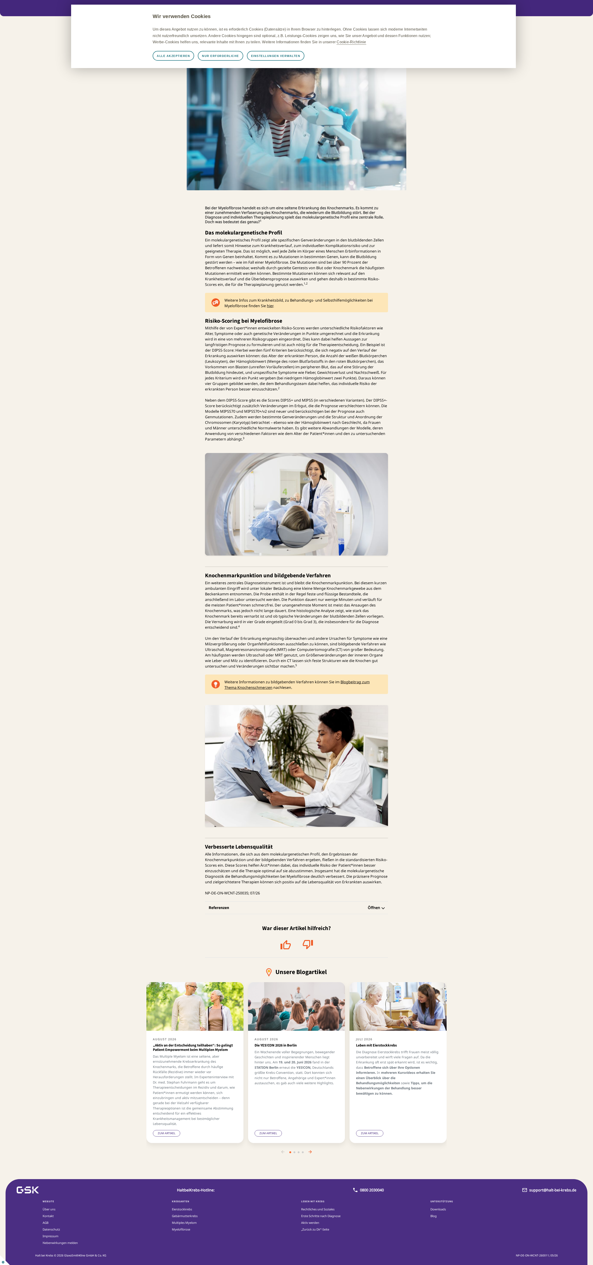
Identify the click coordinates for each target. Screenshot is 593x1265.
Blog (433, 1216)
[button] (282, 1151)
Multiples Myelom (184, 1223)
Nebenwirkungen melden (60, 1243)
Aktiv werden (310, 1223)
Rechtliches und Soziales (317, 1209)
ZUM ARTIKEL (166, 1133)
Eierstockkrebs (182, 1209)
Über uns (49, 1209)
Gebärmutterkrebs (185, 1216)
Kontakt (48, 1216)
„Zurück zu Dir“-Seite (315, 1229)
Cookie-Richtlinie (351, 42)
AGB (45, 1223)
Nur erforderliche (220, 56)
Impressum (50, 1236)
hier (270, 305)
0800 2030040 (372, 1190)
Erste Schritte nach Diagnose (321, 1216)
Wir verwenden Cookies (182, 16)
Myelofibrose (181, 1229)
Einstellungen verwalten (275, 56)
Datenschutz (51, 1229)
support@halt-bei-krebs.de (552, 1190)
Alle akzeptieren (173, 56)
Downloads (438, 1209)
